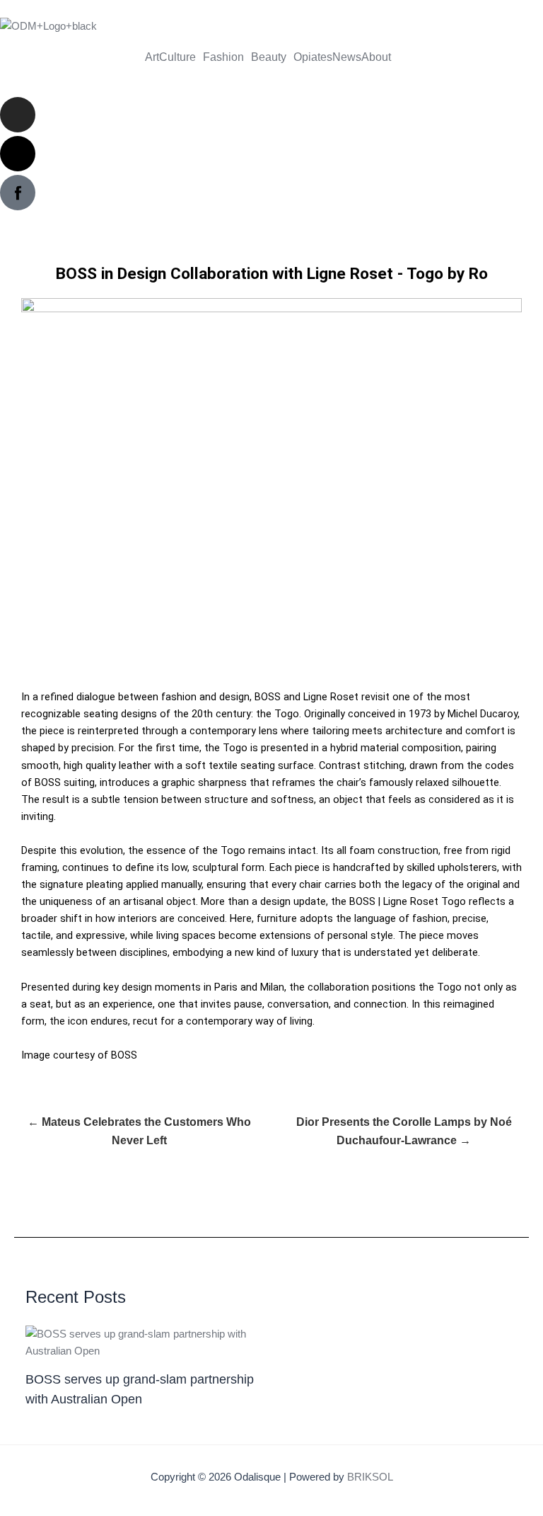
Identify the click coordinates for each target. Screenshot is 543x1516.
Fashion (223, 57)
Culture (177, 57)
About (376, 57)
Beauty (268, 57)
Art (152, 57)
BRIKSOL (370, 1477)
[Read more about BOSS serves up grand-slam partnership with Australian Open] (143, 1341)
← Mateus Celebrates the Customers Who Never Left (139, 1131)
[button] (181, 57)
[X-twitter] (17, 153)
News (346, 57)
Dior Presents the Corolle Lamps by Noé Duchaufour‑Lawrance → (404, 1131)
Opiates (312, 57)
